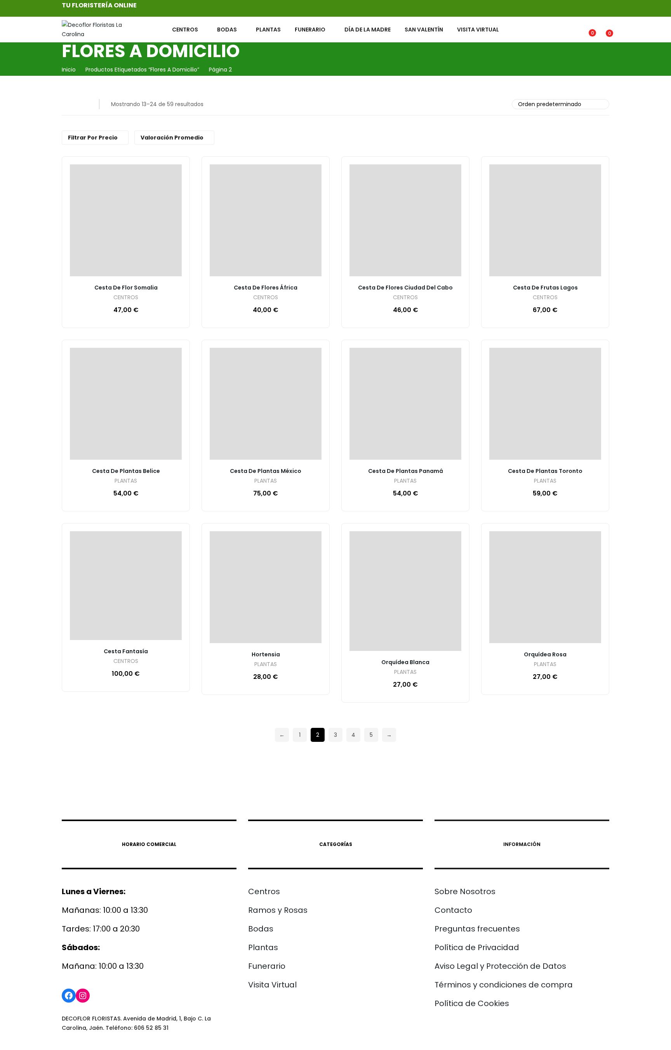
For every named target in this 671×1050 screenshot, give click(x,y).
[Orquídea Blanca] (405, 591)
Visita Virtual (272, 984)
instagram (591, 8)
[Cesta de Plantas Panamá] (405, 404)
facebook (602, 8)
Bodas (260, 928)
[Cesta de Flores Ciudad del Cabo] (405, 220)
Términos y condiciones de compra (504, 984)
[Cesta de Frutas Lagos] (545, 220)
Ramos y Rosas (278, 910)
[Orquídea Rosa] (545, 587)
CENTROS (125, 298)
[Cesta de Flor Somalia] (126, 220)
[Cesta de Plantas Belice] (126, 404)
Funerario (266, 966)
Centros (264, 891)
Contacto (453, 910)
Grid (67, 104)
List (82, 104)
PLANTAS (126, 481)
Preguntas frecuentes (477, 928)
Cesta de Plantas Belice (126, 471)
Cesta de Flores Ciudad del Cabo (405, 287)
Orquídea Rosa (545, 654)
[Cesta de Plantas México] (266, 404)
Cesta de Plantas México (265, 471)
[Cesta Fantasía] (126, 585)
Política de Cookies (472, 1003)
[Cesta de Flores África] (266, 220)
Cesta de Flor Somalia (126, 287)
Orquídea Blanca (405, 662)
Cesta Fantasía (126, 651)
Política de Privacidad (477, 947)
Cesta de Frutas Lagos (545, 287)
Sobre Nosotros (465, 891)
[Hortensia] (266, 587)
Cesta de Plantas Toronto (545, 471)
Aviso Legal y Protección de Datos (500, 966)
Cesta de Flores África (265, 287)
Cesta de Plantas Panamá (405, 471)
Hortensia (266, 654)
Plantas (263, 947)
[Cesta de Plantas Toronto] (545, 404)
